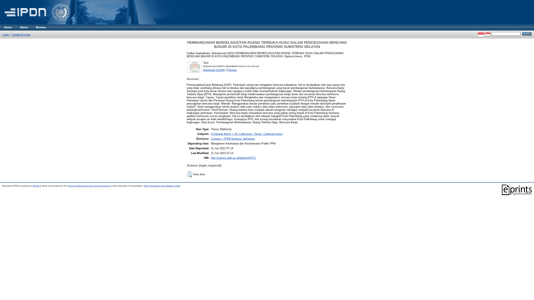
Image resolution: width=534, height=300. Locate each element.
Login (6, 34)
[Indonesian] (481, 33)
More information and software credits (162, 186)
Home (8, 27)
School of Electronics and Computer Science (89, 186)
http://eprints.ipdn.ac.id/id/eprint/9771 (233, 157)
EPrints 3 (37, 186)
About (24, 27)
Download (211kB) (214, 70)
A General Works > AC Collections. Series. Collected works (247, 134)
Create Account (21, 34)
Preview (232, 70)
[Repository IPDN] (36, 23)
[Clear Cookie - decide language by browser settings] (488, 33)
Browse (41, 27)
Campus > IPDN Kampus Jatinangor (233, 138)
